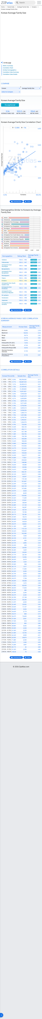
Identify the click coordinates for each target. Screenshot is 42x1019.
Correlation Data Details (10, 74)
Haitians (4, 260)
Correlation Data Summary (11, 72)
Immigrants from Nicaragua (7, 265)
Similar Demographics (9, 70)
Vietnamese (5, 262)
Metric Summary (8, 65)
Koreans (34, 7)
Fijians (4, 278)
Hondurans (5, 298)
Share (28, 201)
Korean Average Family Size (9, 9)
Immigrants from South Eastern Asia (8, 283)
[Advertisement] (21, 38)
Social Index (10, 7)
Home (3, 7)
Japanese (4, 300)
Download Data (17, 201)
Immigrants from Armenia (7, 303)
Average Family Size (23, 7)
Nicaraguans (5, 275)
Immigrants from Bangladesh (7, 272)
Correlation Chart (8, 68)
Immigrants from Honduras (7, 287)
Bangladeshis (6, 269)
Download (36, 124)
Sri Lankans (5, 295)
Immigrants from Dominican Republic (7, 291)
